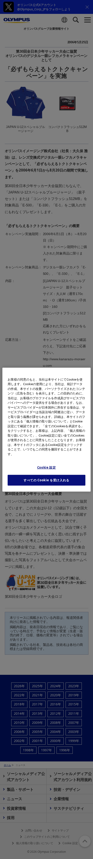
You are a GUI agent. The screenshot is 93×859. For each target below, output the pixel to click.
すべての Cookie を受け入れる (46, 480)
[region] (46, 429)
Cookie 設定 (46, 467)
